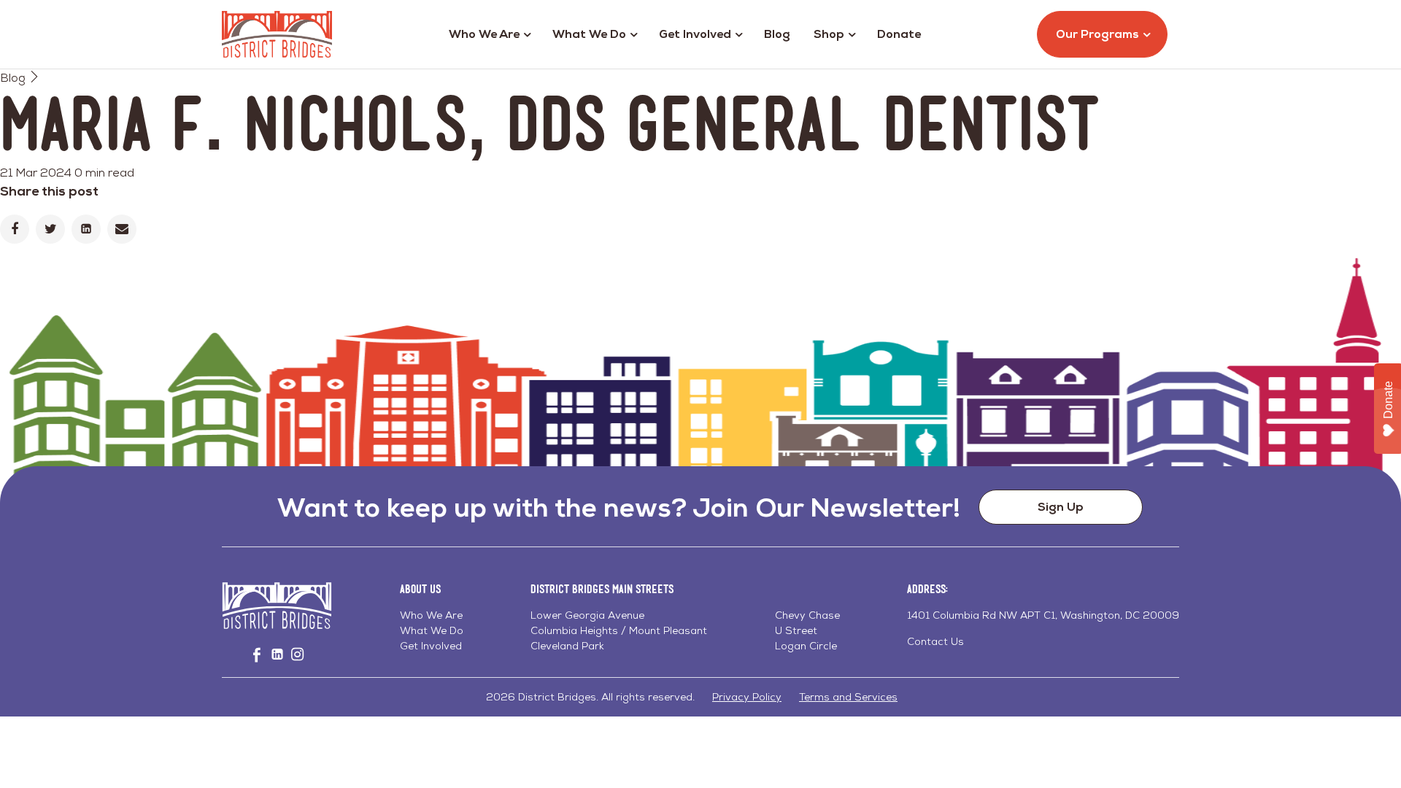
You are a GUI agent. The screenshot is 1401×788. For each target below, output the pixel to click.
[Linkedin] (86, 229)
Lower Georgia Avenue (587, 615)
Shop (829, 34)
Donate (899, 34)
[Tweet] (50, 229)
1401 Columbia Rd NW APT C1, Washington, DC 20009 (1043, 615)
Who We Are (484, 34)
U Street (796, 630)
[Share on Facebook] (14, 229)
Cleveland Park (567, 645)
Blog (777, 34)
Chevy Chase (807, 615)
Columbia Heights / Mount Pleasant (618, 630)
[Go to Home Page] (277, 34)
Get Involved (695, 34)
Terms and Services (848, 696)
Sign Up (1061, 506)
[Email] (121, 229)
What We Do (589, 34)
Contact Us (935, 641)
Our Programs (1097, 34)
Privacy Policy (746, 696)
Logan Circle (806, 645)
